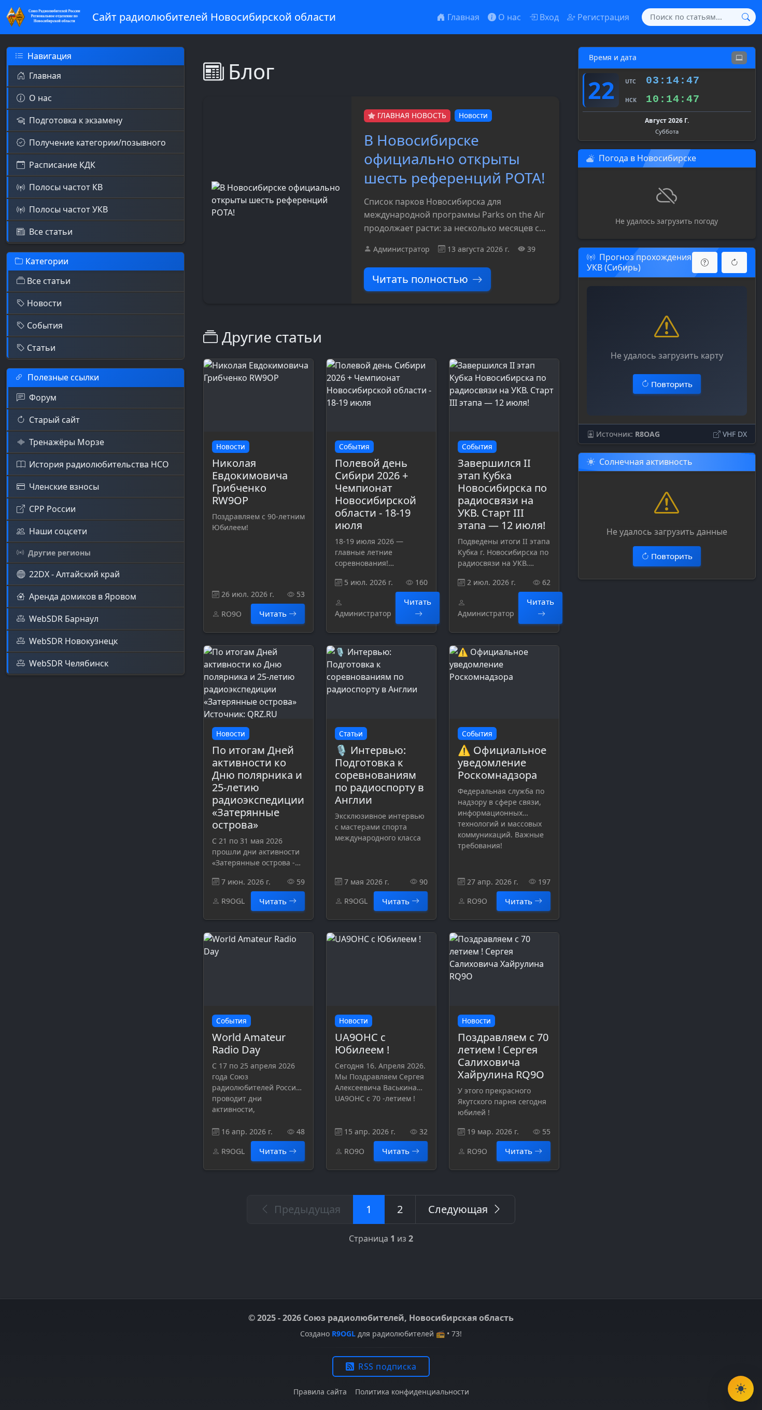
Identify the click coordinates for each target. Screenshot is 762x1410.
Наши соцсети (58, 531)
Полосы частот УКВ (68, 209)
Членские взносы (64, 486)
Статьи (41, 347)
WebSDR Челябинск (68, 663)
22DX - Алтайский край (74, 574)
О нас (40, 98)
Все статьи (51, 231)
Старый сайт (54, 419)
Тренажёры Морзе (66, 442)
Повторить (672, 384)
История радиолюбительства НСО (99, 464)
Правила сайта (320, 1392)
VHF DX (735, 434)
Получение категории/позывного (97, 142)
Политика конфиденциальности (412, 1392)
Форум (43, 397)
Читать (273, 613)
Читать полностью (420, 279)
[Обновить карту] (734, 262)
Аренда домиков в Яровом (82, 596)
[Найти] (746, 17)
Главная (45, 75)
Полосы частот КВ (66, 187)
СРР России (52, 509)
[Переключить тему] (741, 1389)
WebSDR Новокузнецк (73, 641)
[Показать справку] (704, 262)
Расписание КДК (62, 164)
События (45, 325)
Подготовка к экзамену (75, 120)
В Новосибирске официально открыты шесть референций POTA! (454, 159)
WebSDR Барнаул (63, 618)
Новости (44, 303)
